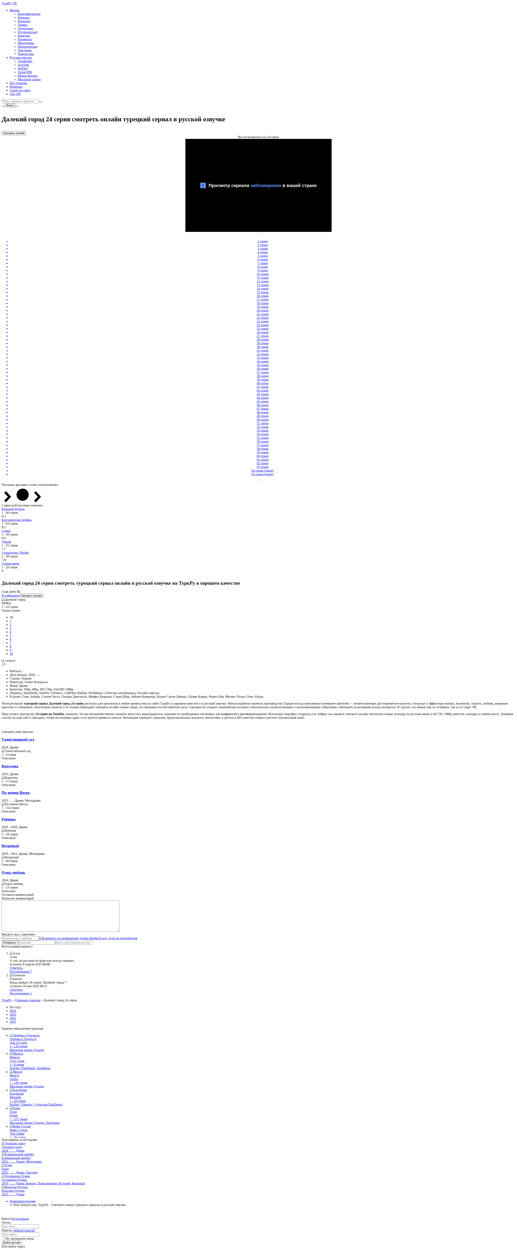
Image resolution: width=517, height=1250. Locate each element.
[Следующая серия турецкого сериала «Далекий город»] (38, 501)
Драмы (22, 24)
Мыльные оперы (29, 79)
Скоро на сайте (20, 90)
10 (11, 653)
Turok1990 (25, 72)
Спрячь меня (10, 563)
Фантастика (26, 54)
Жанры (15, 10)
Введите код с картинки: (19, 934)
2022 (13, 1018)
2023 (13, 1014)
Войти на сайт (11, 1242)
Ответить (16, 968)
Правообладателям (23, 1201)
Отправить (9, 942)
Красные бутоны (13, 509)
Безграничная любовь (17, 520)
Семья (6, 531)
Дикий (6, 541)
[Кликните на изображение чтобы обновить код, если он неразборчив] (88, 938)
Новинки (16, 86)
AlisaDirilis (25, 61)
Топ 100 (15, 94)
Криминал (25, 39)
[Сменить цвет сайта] (3, 106)
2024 (13, 1010)
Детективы (25, 28)
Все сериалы (18, 83)
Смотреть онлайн (13, 133)
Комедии (24, 35)
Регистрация (20, 1218)
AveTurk (23, 65)
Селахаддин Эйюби (15, 552)
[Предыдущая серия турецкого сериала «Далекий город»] (8, 501)
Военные (24, 21)
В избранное (10, 595)
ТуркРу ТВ (9, 3)
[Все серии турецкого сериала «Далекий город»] (23, 501)
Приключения (27, 46)
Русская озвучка (21, 57)
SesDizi (23, 68)
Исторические (27, 32)
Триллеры (25, 50)
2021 (13, 1021)
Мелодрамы (26, 43)
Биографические (29, 14)
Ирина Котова (27, 75)
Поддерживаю (21, 971)
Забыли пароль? (24, 1230)
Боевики (23, 17)
